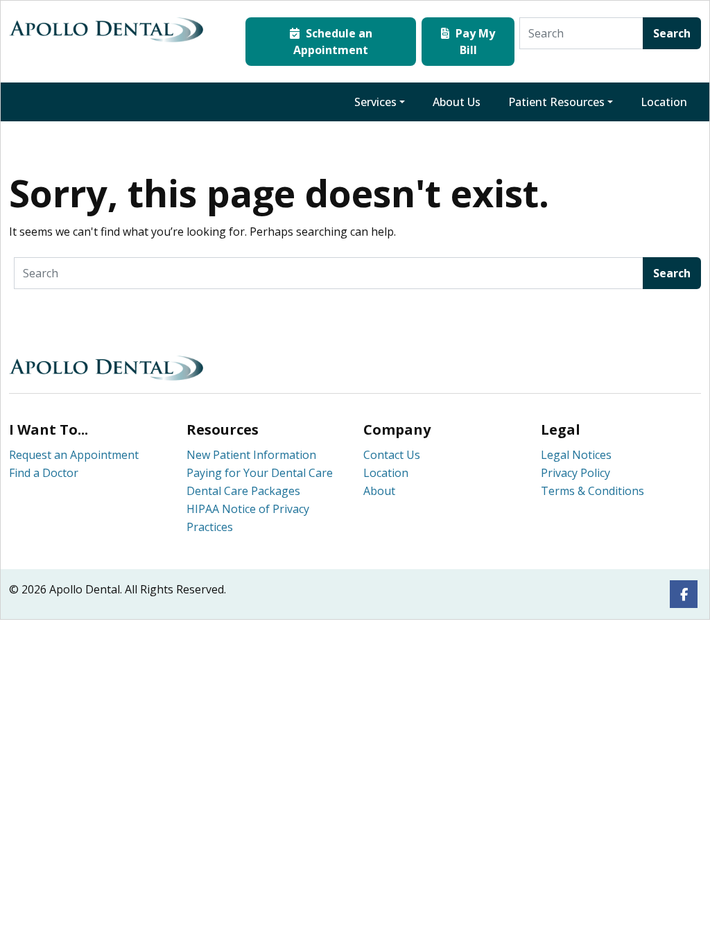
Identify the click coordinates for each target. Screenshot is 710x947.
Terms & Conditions (592, 490)
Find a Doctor (43, 472)
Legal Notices (576, 454)
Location (664, 102)
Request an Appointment (74, 454)
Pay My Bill (474, 42)
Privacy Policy (575, 472)
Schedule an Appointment (332, 42)
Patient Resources (556, 102)
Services (375, 102)
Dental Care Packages (243, 490)
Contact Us (391, 454)
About (379, 490)
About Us (456, 102)
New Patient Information (251, 454)
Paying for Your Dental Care (260, 472)
